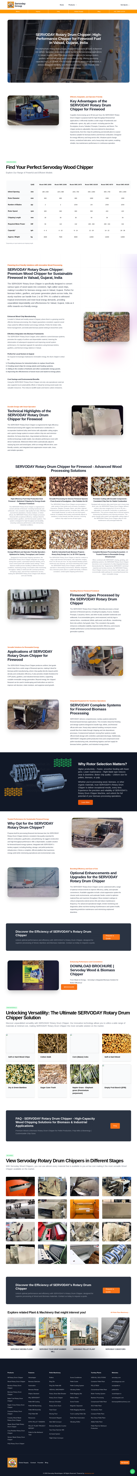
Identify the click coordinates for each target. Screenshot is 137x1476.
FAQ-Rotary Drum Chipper (16, 1443)
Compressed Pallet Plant (99, 1401)
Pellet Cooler (74, 1381)
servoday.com (116, 1377)
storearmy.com (89, 1473)
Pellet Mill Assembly (34, 1410)
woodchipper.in (116, 1393)
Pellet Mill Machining (34, 1405)
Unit (32, 185)
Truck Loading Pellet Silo (78, 1414)
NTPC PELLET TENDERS (36, 1422)
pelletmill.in (115, 1389)
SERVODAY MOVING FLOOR (22, 1349)
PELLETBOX (95, 1385)
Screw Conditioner (76, 1377)
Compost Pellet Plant (97, 1414)
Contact (33, 1462)
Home (62, 5)
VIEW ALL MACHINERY (56, 1389)
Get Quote (125, 5)
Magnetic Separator (76, 1405)
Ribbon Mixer (74, 1397)
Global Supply (23, 1462)
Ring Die (52, 1381)
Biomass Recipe (33, 1389)
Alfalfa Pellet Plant (96, 1422)
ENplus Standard (33, 1393)
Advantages (32, 1377)
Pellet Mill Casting (34, 1401)
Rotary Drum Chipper (56, 1397)
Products (72, 5)
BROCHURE (69, 987)
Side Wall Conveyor (55, 1422)
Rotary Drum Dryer (55, 1405)
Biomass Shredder (55, 1401)
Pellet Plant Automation (77, 1418)
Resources (31, 1418)
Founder (40, 1462)
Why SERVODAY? (34, 1397)
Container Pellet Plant (98, 1381)
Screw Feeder (74, 1401)
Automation (32, 1385)
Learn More (85, 802)
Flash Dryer (53, 1410)
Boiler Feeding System (98, 1393)
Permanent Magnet (55, 1418)
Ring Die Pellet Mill (55, 1385)
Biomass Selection (34, 1381)
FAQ (115, 1126)
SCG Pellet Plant (96, 1405)
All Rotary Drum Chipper (15, 1377)
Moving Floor (53, 1414)
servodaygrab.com (118, 1397)
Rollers (51, 1377)
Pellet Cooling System (77, 1385)
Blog (46, 1462)
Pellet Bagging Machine (77, 1410)
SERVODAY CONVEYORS (115, 1349)
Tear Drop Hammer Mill (56, 1430)
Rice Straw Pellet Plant (98, 1418)
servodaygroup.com (118, 1381)
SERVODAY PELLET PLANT (84, 1349)
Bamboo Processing (97, 1397)
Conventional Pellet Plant (99, 1389)
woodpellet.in (116, 1385)
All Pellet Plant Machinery (120, 1312)
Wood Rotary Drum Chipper (16, 1381)
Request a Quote (110, 937)
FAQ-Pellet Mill (33, 1414)
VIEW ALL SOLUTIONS (98, 1377)
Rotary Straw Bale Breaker (57, 1393)
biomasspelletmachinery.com (121, 1401)
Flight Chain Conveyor (56, 1438)
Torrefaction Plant (96, 1410)
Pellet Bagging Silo (76, 1393)
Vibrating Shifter (75, 1389)
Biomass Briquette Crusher (57, 1426)
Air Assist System (54, 1434)
